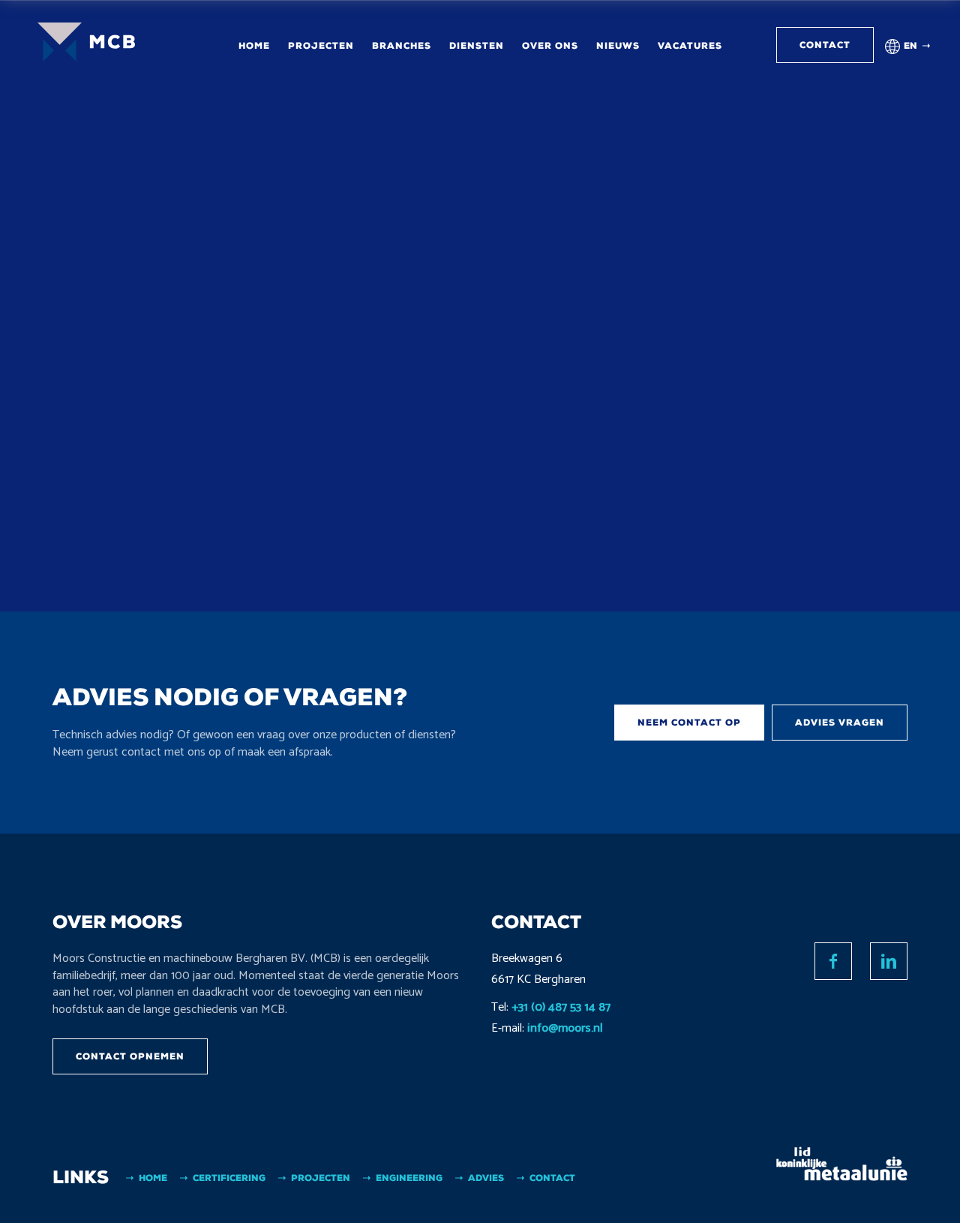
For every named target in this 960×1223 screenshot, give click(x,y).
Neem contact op (689, 723)
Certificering (229, 1178)
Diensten (476, 46)
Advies (486, 1178)
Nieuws (618, 46)
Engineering (409, 1178)
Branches (401, 46)
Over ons (550, 46)
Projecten (321, 46)
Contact (825, 45)
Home (254, 46)
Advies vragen (839, 723)
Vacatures (690, 46)
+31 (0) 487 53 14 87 (561, 1007)
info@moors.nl (565, 1028)
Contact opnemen (130, 1056)
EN (910, 46)
